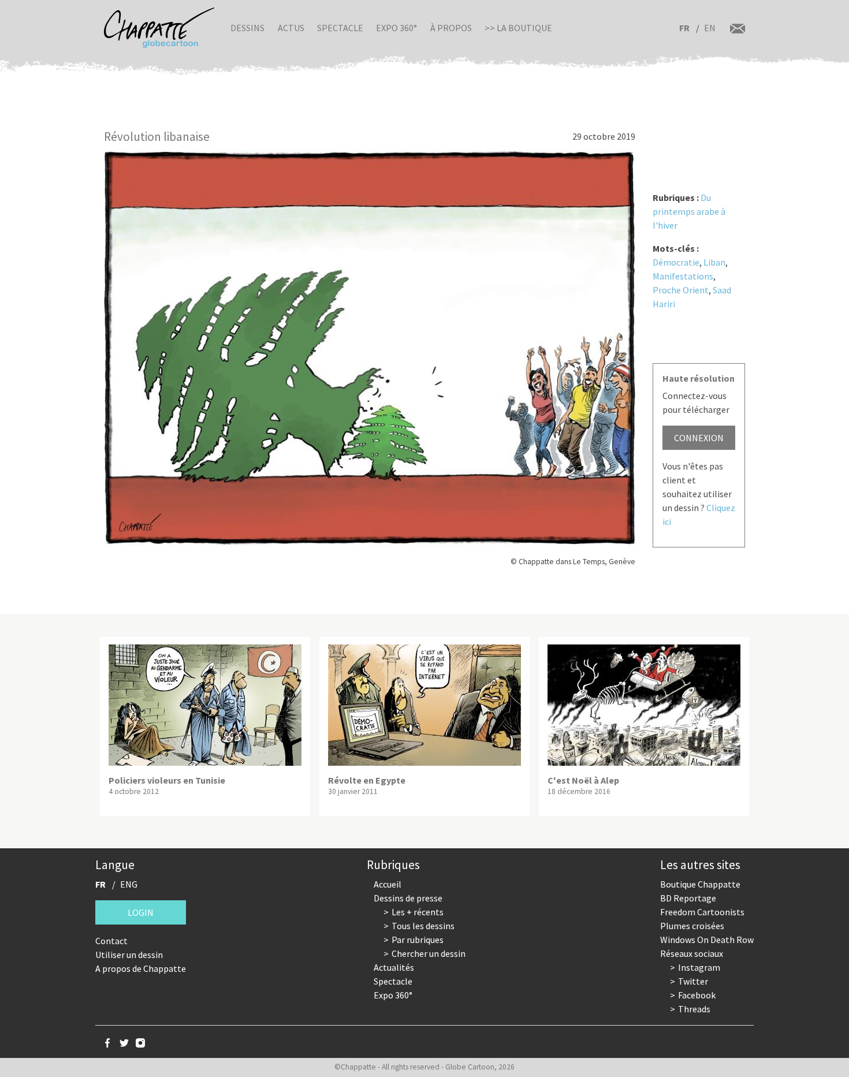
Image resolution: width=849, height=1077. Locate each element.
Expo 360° (396, 27)
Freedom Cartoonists (702, 912)
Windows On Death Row (707, 939)
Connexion (699, 438)
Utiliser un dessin (129, 954)
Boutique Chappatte (700, 884)
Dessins (247, 27)
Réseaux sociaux (691, 953)
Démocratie (676, 262)
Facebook (697, 995)
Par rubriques (418, 939)
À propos (451, 27)
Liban (714, 262)
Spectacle (340, 27)
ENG (128, 884)
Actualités (394, 967)
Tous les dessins (423, 925)
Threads (694, 1009)
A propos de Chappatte (140, 968)
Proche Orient (681, 290)
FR (684, 27)
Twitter (693, 981)
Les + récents (418, 912)
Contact (111, 940)
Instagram (699, 967)
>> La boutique (518, 27)
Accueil (387, 884)
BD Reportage (688, 898)
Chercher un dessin (429, 953)
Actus (291, 27)
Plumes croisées (692, 925)
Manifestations (683, 276)
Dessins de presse (408, 898)
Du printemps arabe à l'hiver (689, 211)
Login (141, 912)
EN (710, 27)
